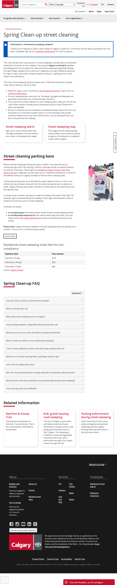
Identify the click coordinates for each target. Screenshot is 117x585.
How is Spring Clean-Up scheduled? (21, 388)
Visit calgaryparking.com (30, 218)
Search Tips (80, 559)
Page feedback (115, 143)
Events (32, 490)
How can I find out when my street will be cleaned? (27, 300)
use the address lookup (49, 91)
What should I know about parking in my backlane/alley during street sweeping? (40, 380)
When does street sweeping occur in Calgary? (25, 316)
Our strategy (15, 502)
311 (102, 4)
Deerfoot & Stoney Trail (17, 415)
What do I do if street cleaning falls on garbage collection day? (32, 356)
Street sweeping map (61, 126)
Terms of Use (53, 559)
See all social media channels (23, 530)
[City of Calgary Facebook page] (11, 524)
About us (33, 484)
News (91, 11)
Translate (93, 4)
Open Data (109, 11)
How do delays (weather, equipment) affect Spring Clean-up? (32, 324)
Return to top (96, 464)
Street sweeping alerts (20, 126)
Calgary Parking (16, 270)
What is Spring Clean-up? (17, 308)
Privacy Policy (38, 559)
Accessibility (66, 559)
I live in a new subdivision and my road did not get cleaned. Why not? (35, 348)
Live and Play (60, 499)
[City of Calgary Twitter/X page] (35, 524)
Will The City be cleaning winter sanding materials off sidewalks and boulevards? (40, 372)
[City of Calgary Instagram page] (17, 524)
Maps (99, 11)
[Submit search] (46, 4)
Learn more (10, 236)
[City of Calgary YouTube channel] (23, 524)
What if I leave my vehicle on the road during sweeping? (30, 340)
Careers (110, 4)
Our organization (73, 18)
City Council (54, 18)
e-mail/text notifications (45, 51)
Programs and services (14, 18)
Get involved (36, 18)
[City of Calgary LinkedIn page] (29, 524)
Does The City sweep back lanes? (20, 364)
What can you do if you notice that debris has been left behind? (33, 332)
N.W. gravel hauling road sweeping (56, 415)
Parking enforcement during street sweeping (96, 415)
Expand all (76, 293)
